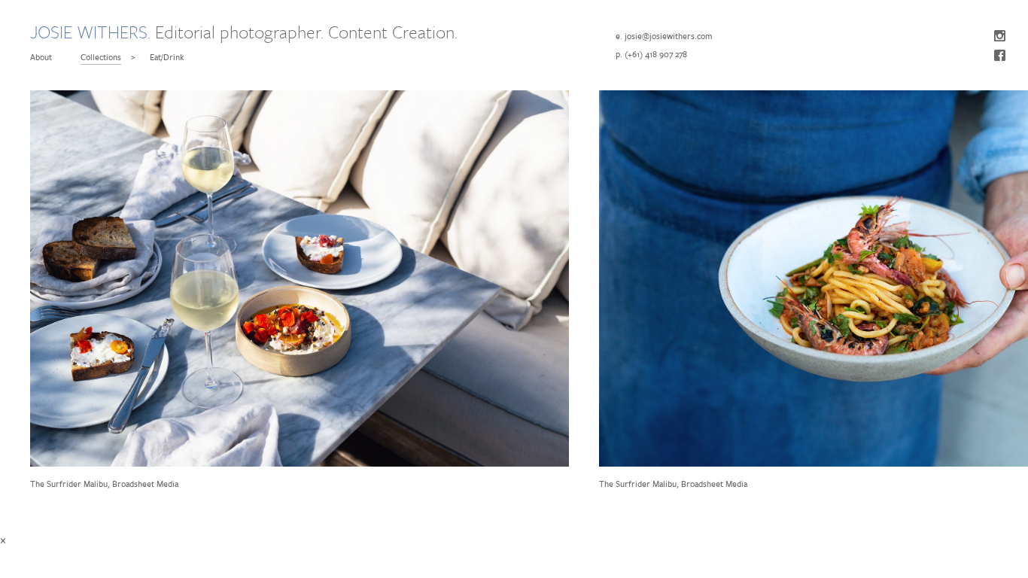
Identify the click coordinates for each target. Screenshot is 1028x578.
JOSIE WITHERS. (90, 32)
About (41, 56)
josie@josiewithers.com (669, 35)
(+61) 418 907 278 (656, 53)
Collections (101, 56)
